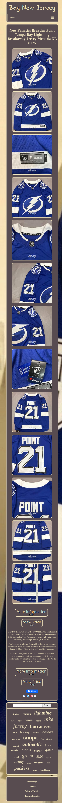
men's (26, 750)
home (29, 763)
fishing (36, 732)
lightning (43, 712)
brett (14, 732)
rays (12, 721)
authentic (32, 744)
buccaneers (40, 726)
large (35, 770)
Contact (32, 786)
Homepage (32, 781)
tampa (30, 738)
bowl (16, 757)
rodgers (38, 762)
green (27, 756)
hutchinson (45, 770)
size (39, 756)
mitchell (16, 746)
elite (19, 721)
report (48, 758)
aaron (29, 720)
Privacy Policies (32, 791)
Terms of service (32, 796)
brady (19, 761)
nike (48, 719)
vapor (38, 750)
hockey (24, 732)
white (15, 750)
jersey (20, 726)
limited (16, 714)
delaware (16, 739)
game (49, 750)
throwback (47, 739)
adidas (47, 732)
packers (22, 768)
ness (48, 763)
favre (48, 745)
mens (38, 720)
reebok (27, 713)
